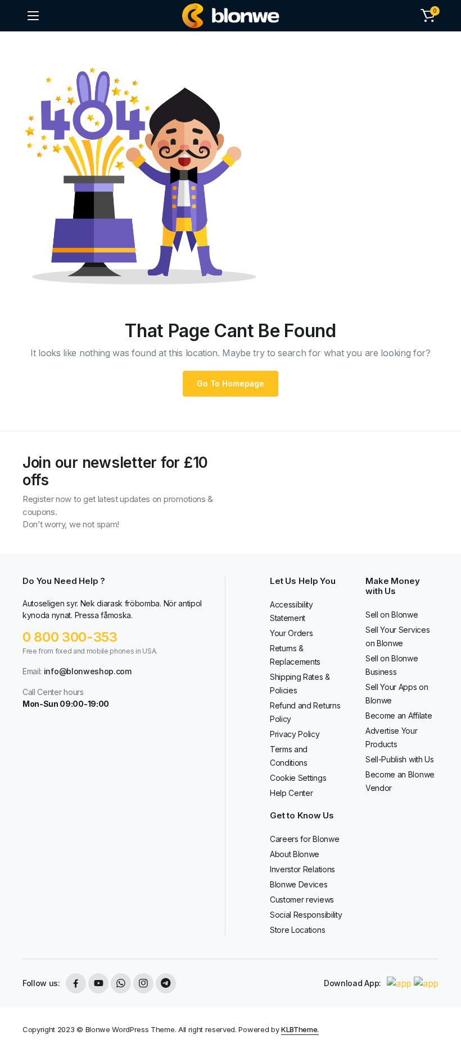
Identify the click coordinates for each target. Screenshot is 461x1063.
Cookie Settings (298, 778)
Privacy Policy (295, 734)
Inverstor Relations (302, 869)
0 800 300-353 (69, 637)
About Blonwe (294, 854)
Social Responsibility (306, 914)
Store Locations (297, 930)
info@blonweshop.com (88, 671)
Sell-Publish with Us (399, 759)
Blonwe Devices (299, 884)
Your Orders (291, 633)
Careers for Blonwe (304, 839)
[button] (428, 15)
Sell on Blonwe (391, 614)
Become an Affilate (398, 715)
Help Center (291, 793)
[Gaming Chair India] (230, 15)
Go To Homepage (230, 383)
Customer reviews (302, 899)
